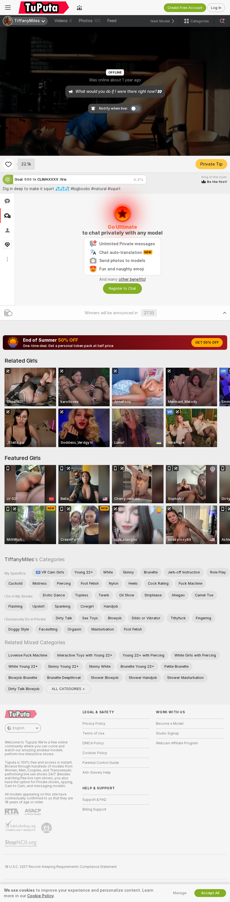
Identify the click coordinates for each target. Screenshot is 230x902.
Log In (216, 8)
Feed (111, 20)
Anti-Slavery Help (96, 773)
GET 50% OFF (207, 342)
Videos (63, 20)
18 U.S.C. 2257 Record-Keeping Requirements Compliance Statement (61, 867)
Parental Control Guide (100, 763)
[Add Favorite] (8, 164)
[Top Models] (79, 7)
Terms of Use (93, 733)
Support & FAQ (94, 800)
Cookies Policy (94, 753)
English (18, 728)
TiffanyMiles (19, 559)
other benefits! (132, 279)
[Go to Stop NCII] (21, 843)
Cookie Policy (40, 896)
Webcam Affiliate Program (177, 743)
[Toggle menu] (8, 7)
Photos (89, 20)
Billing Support (94, 809)
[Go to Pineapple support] (47, 828)
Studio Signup (167, 733)
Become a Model (169, 724)
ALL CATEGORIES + (68, 689)
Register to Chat (122, 288)
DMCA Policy (93, 743)
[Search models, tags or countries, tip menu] (222, 21)
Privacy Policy (93, 724)
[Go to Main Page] (44, 7)
